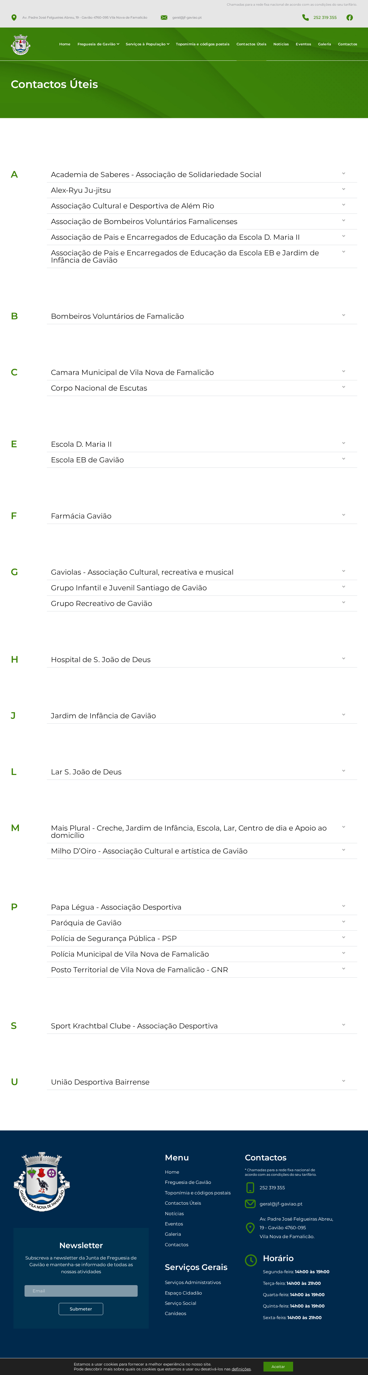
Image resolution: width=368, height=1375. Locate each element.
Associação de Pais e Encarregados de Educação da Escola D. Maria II (175, 237)
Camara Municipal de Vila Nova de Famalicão (132, 372)
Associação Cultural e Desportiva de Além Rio (132, 205)
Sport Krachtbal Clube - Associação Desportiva (134, 1025)
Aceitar (278, 1366)
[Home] (24, 45)
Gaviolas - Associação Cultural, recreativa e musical (142, 572)
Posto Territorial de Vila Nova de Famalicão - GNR (139, 969)
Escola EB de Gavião (87, 459)
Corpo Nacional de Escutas (99, 388)
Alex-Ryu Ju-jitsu (81, 190)
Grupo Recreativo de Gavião (101, 603)
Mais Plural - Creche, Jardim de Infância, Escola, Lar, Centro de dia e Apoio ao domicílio (189, 832)
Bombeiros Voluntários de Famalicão (117, 316)
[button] (202, 174)
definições (241, 1369)
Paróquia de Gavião (86, 922)
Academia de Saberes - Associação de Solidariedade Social (156, 174)
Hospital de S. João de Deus (101, 659)
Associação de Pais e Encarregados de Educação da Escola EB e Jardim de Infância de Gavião (185, 256)
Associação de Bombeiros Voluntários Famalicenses (144, 221)
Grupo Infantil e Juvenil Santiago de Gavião (129, 587)
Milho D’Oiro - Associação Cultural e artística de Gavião (149, 850)
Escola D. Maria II (81, 444)
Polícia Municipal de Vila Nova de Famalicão (130, 954)
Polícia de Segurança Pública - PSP (114, 938)
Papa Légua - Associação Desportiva (116, 907)
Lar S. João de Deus (86, 771)
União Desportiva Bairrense (100, 1082)
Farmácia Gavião (81, 516)
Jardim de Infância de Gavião (103, 715)
